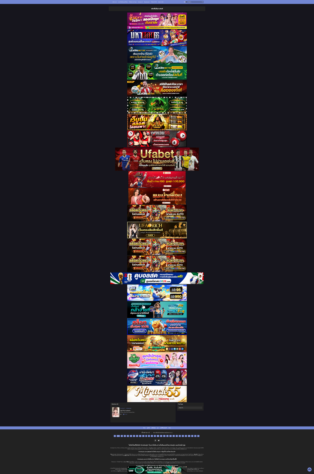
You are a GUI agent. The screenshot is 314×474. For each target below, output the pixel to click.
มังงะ (144, 427)
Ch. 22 (125, 414)
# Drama (128, 408)
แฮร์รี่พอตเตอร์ (163, 427)
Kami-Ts (181, 407)
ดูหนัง (148, 427)
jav (158, 427)
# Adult (122, 408)
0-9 (118, 436)
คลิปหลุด (153, 427)
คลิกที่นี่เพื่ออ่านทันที (157, 8)
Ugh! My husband (125, 410)
